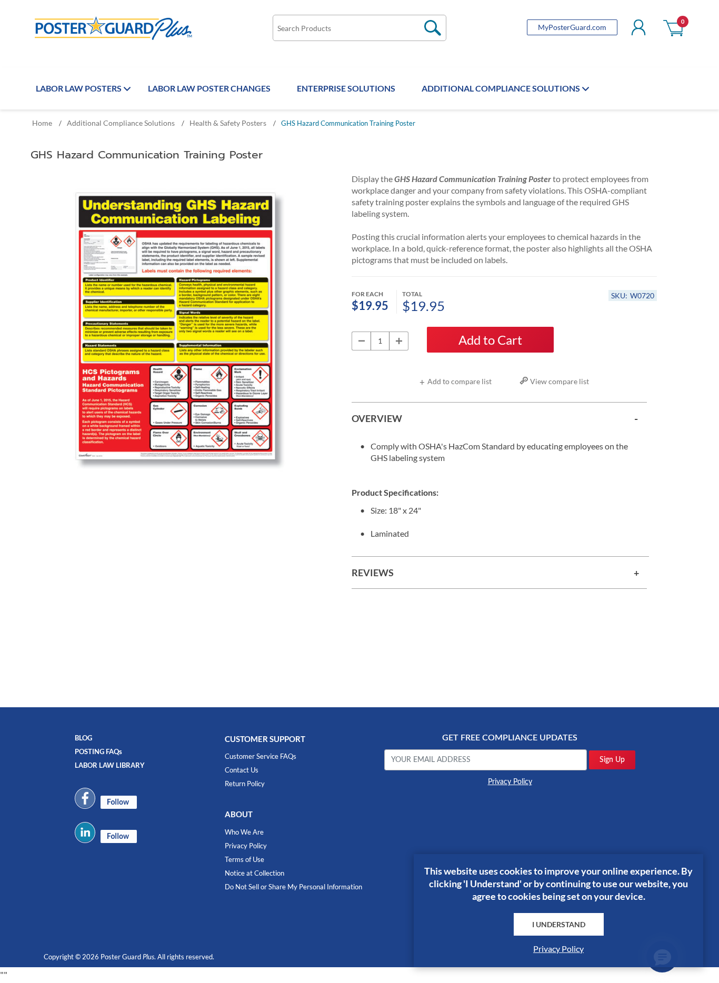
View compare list (559, 381)
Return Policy (245, 783)
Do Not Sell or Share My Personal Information (293, 886)
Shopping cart (674, 27)
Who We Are (244, 832)
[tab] (499, 418)
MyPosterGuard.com (572, 27)
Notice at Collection (254, 873)
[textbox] (359, 28)
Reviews (373, 572)
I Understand (558, 924)
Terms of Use (244, 859)
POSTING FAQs (98, 751)
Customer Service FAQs (260, 756)
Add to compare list (459, 381)
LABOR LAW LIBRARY (110, 765)
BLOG (83, 738)
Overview (377, 418)
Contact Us (241, 770)
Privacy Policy (246, 845)
